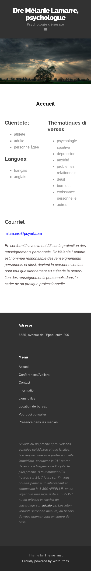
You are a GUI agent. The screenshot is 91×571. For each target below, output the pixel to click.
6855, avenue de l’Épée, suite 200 (44, 335)
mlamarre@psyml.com (23, 234)
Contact (24, 382)
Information (27, 390)
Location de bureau (33, 406)
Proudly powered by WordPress (45, 561)
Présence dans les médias (38, 422)
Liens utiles (27, 398)
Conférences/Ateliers (34, 375)
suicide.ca (49, 505)
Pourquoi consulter (32, 414)
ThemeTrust (54, 555)
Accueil (24, 367)
